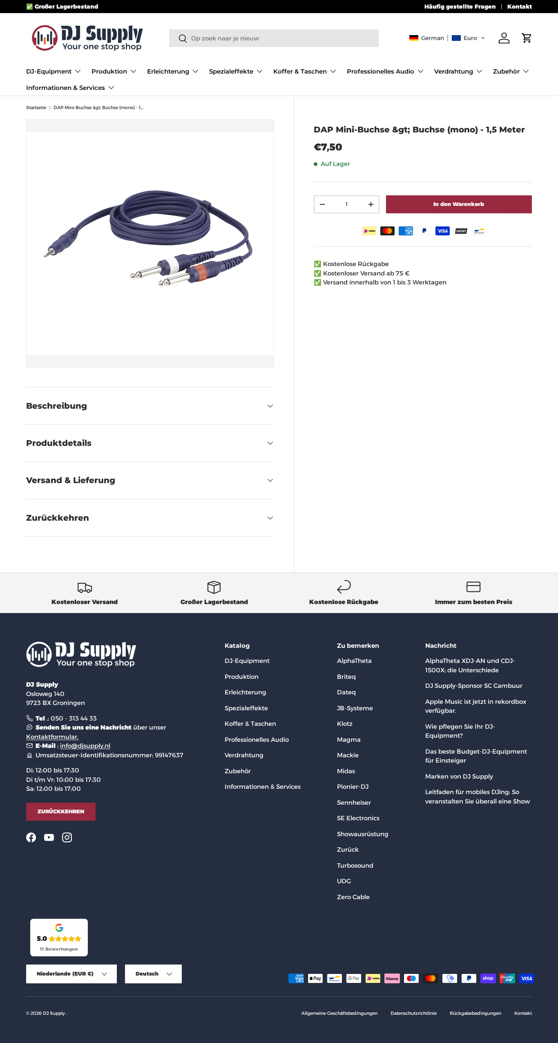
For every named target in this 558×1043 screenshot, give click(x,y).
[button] (447, 38)
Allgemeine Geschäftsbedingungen (339, 1013)
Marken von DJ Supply (459, 776)
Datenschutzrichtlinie (414, 1013)
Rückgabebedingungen (475, 1013)
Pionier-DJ (352, 786)
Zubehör (506, 71)
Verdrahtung (453, 71)
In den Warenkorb (458, 204)
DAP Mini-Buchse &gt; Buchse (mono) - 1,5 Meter (99, 107)
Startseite (36, 107)
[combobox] (274, 38)
